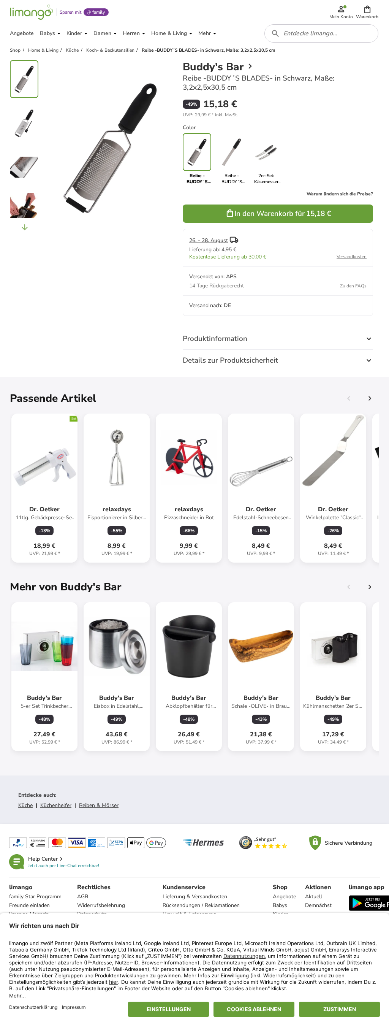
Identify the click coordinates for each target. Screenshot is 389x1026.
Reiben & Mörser (99, 805)
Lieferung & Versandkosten (195, 896)
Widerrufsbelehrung (101, 905)
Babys (280, 905)
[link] (231, 159)
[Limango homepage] (31, 12)
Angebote (284, 896)
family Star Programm (35, 896)
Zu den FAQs (353, 286)
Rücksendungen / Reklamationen (201, 905)
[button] (367, 12)
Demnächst (318, 905)
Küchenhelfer (55, 805)
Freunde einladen (29, 905)
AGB (82, 896)
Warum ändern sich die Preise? (340, 194)
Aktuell (313, 896)
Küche (25, 805)
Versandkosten (352, 257)
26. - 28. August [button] (208, 240)
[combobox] (321, 33)
